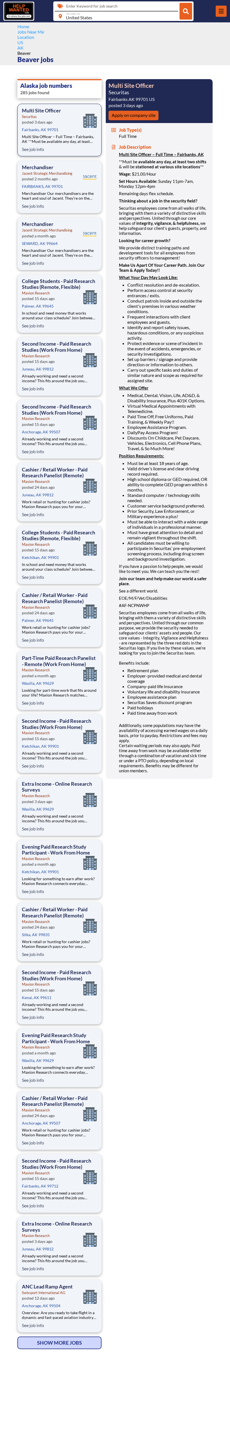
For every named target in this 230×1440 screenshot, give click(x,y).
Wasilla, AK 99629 (38, 683)
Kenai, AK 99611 (36, 997)
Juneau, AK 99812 (38, 369)
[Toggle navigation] (221, 11)
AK (20, 47)
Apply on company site (133, 115)
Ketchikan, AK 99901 (40, 557)
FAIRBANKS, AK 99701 (42, 186)
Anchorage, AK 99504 (41, 1305)
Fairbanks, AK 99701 (40, 129)
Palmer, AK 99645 (38, 306)
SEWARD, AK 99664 (40, 243)
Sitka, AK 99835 (36, 934)
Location (25, 37)
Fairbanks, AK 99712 (40, 1186)
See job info (33, 149)
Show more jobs (59, 1343)
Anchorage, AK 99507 (41, 431)
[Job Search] (186, 11)
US (20, 42)
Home (23, 26)
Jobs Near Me (30, 31)
